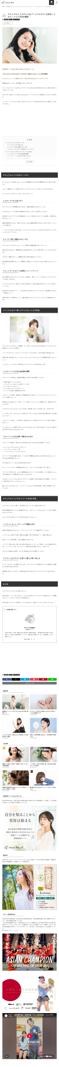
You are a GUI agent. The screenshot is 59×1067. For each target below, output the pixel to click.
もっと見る (29, 161)
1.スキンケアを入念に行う (17, 145)
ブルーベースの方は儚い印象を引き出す (20, 156)
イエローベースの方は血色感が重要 (19, 153)
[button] (6, 679)
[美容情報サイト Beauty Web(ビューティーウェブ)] (7, 2)
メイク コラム (16, 19)
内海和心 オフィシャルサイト (12, 930)
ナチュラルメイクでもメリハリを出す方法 (18, 158)
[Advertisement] (29, 120)
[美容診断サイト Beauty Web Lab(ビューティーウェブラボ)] (29, 850)
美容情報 (6, 19)
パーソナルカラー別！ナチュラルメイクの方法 (19, 151)
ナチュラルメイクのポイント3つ (15, 142)
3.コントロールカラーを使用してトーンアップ (22, 149)
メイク (10, 19)
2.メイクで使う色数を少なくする (18, 147)
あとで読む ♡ (7, 23)
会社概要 (28, 639)
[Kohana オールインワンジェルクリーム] (29, 909)
